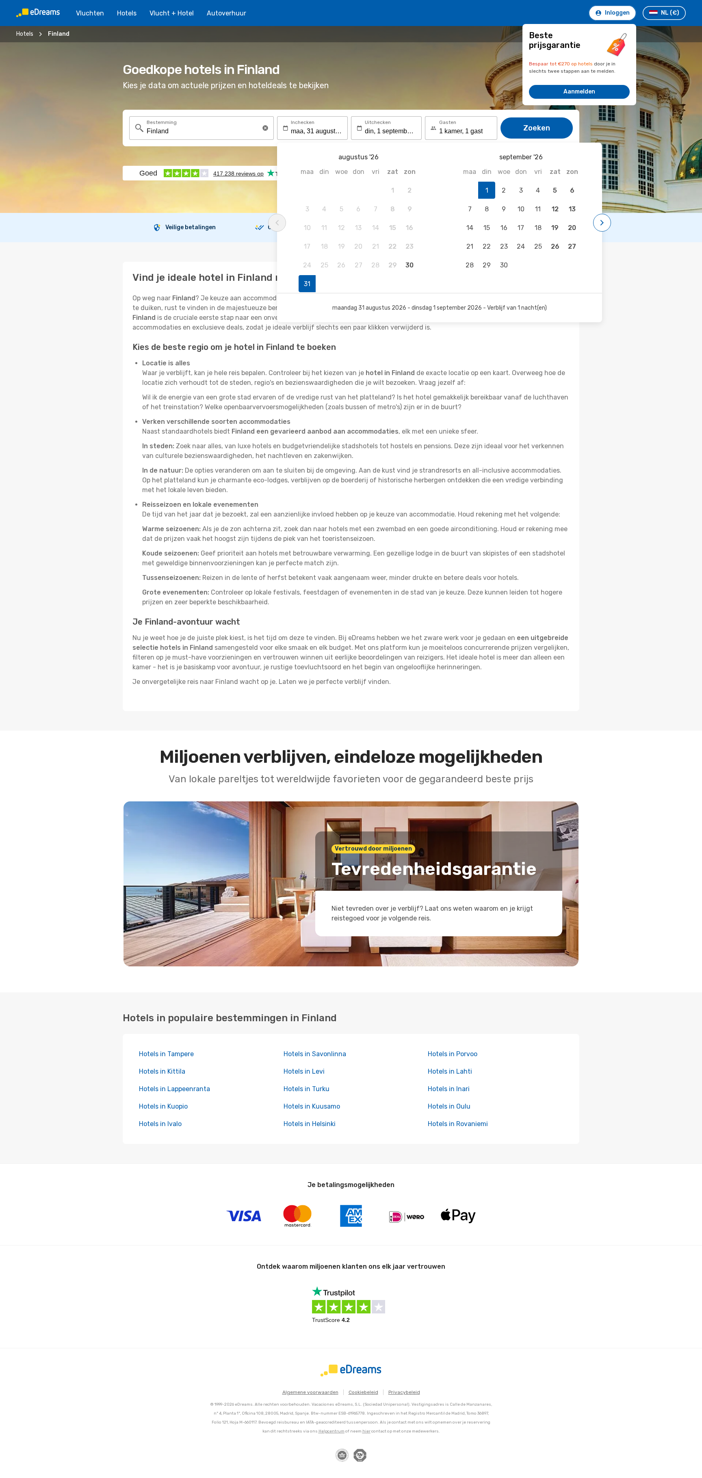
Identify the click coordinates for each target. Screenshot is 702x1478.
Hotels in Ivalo (160, 1124)
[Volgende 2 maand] (602, 223)
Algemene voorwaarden (310, 1392)
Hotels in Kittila (162, 1071)
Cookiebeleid (363, 1392)
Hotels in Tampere (166, 1054)
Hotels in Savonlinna (315, 1054)
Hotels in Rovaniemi (458, 1124)
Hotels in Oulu (449, 1106)
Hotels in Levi (304, 1071)
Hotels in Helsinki (310, 1124)
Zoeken (536, 128)
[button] (265, 128)
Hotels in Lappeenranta (174, 1089)
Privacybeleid (404, 1392)
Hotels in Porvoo (452, 1054)
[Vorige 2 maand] (277, 223)
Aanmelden (579, 91)
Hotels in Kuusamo (312, 1106)
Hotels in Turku (306, 1089)
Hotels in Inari (449, 1089)
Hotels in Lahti (450, 1071)
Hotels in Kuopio (163, 1106)
